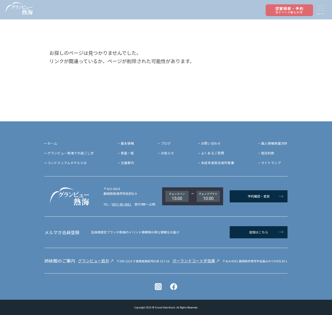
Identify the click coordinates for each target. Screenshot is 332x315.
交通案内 (127, 162)
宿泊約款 (267, 153)
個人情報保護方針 (274, 143)
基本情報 (127, 143)
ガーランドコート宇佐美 (193, 261)
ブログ (166, 143)
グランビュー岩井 (93, 261)
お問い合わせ (211, 143)
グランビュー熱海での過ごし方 (70, 153)
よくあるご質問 (212, 153)
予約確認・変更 (259, 196)
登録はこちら (258, 232)
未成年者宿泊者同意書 (217, 162)
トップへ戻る (315, 298)
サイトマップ (271, 162)
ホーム (52, 143)
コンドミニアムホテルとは (67, 162)
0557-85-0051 (121, 204)
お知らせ (167, 153)
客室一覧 (127, 153)
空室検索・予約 (289, 10)
